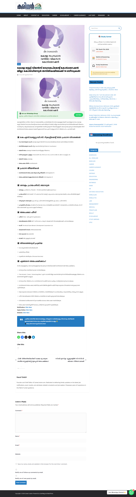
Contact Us (35, 15)
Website (17, 454)
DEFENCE (92, 173)
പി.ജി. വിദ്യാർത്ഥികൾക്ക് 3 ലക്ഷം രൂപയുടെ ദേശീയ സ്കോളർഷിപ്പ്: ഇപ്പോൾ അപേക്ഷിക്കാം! (33, 360)
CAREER (54, 15)
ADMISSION (92, 155)
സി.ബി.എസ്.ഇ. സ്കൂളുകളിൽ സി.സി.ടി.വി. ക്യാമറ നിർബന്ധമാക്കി (69, 360)
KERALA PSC (93, 198)
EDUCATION (45, 15)
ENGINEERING (93, 179)
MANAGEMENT (93, 204)
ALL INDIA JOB (93, 158)
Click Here (28, 307)
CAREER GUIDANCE (80, 15)
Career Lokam (28, 493)
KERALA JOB (93, 195)
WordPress (50, 493)
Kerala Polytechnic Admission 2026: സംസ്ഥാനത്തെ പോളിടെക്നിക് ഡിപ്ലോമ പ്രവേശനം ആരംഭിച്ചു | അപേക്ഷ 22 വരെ (104, 117)
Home (19, 15)
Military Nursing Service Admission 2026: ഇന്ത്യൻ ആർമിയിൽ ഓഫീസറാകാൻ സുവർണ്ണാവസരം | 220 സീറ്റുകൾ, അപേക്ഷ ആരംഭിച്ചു (104, 108)
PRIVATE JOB (93, 210)
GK (90, 189)
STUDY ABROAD (94, 219)
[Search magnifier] (119, 28)
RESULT (91, 213)
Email (17, 445)
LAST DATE (92, 15)
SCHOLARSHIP (64, 15)
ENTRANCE (92, 182)
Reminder (101, 15)
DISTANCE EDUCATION (96, 192)
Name (17, 436)
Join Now (78, 115)
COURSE (91, 170)
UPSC (90, 222)
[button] (70, 15)
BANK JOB (92, 161)
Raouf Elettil (30, 75)
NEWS (19, 64)
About (26, 15)
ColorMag (42, 493)
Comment (18, 411)
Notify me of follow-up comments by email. (29, 472)
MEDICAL (92, 207)
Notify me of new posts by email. (25, 478)
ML (109, 15)
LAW (90, 201)
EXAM (91, 185)
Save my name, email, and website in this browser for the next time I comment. (42, 464)
